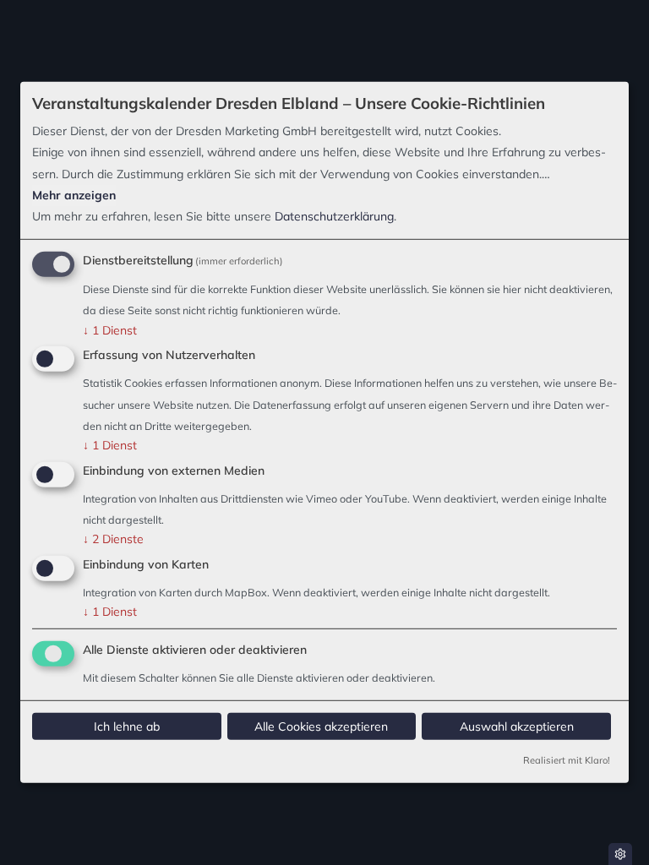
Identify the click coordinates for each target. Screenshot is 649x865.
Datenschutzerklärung (334, 216)
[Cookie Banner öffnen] (620, 854)
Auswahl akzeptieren (517, 726)
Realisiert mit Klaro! (566, 760)
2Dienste (113, 539)
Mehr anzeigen (74, 195)
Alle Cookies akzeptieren (321, 726)
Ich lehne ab (127, 726)
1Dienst (110, 329)
